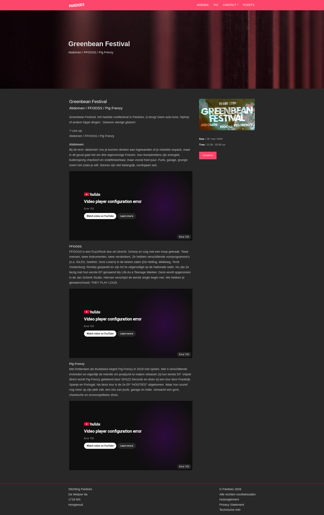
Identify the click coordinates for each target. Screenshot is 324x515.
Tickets (248, 5)
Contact (229, 5)
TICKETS (208, 155)
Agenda (203, 5)
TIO (215, 5)
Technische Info (229, 509)
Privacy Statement (231, 504)
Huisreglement (229, 499)
